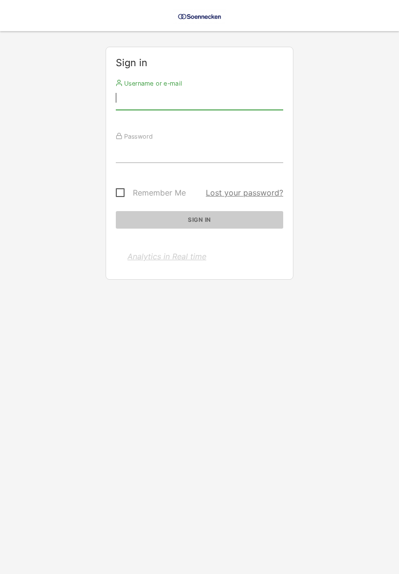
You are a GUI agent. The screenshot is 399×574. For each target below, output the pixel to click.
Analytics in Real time (166, 256)
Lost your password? (244, 192)
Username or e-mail (152, 83)
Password (137, 136)
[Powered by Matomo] (199, 18)
